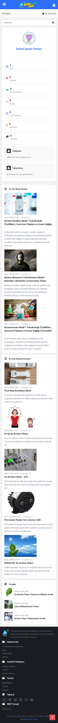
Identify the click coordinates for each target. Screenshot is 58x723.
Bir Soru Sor (50, 13)
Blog (4, 650)
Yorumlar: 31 (26, 387)
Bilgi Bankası (7, 683)
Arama (7, 13)
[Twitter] (10, 700)
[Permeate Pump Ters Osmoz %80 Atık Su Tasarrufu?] (20, 503)
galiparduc (6, 708)
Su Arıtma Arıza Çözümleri (12, 646)
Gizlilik (4, 670)
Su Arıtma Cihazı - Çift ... (17, 477)
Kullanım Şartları (8, 666)
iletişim (5, 657)
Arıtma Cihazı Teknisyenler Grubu (29, 618)
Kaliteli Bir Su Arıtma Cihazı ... (19, 563)
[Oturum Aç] (54, 5)
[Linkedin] (15, 700)
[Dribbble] (21, 700)
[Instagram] (32, 700)
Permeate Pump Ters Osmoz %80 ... (23, 520)
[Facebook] (4, 700)
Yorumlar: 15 (26, 473)
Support (5, 690)
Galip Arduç (33, 719)
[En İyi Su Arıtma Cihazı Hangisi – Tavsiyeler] (20, 417)
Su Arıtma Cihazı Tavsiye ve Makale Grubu (33, 594)
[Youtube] (26, 700)
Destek (5, 686)
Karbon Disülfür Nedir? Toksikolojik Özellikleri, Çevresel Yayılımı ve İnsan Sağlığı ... (28, 224)
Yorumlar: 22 (25, 430)
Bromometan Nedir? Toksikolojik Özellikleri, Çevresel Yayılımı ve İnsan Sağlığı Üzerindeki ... (28, 331)
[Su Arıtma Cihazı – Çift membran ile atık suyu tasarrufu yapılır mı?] (20, 460)
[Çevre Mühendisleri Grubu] (8, 605)
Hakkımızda (7, 654)
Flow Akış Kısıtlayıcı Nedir (17, 390)
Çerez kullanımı (8, 673)
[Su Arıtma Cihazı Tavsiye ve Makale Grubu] (8, 593)
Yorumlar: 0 (25, 217)
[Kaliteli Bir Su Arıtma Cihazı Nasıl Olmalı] (20, 546)
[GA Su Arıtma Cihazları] (29, 4)
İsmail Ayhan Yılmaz (29, 49)
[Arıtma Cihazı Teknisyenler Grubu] (8, 617)
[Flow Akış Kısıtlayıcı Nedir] (20, 374)
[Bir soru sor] (52, 717)
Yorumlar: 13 (27, 560)
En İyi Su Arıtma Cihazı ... (17, 433)
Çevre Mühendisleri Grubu (26, 606)
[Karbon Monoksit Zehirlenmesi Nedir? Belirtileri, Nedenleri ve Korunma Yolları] (20, 261)
